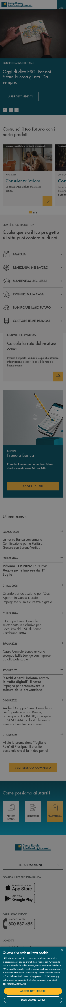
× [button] (61, 950)
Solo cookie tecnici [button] (33, 999)
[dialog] (33, 977)
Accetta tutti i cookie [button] (33, 991)
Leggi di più (52, 979)
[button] (33, 984)
